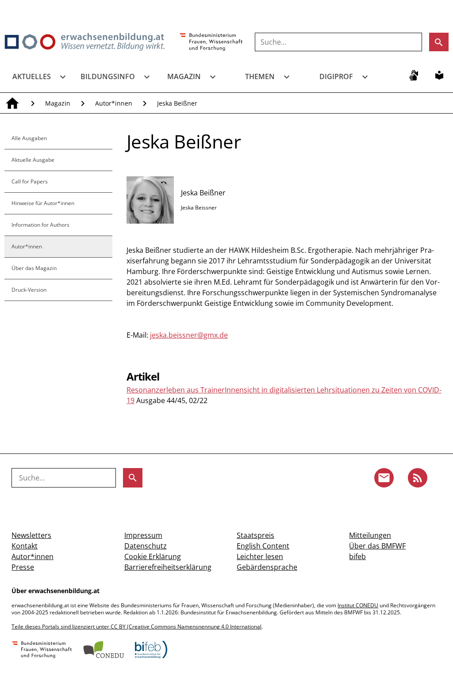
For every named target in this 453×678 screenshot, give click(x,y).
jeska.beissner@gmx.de (189, 335)
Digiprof (336, 76)
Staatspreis (255, 535)
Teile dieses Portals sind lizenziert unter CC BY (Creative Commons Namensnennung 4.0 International (136, 626)
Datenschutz (145, 546)
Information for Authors (40, 225)
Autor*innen (113, 103)
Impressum (143, 535)
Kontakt (25, 546)
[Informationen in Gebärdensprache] (413, 75)
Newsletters (31, 535)
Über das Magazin (34, 268)
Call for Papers (30, 181)
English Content (263, 546)
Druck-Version (29, 289)
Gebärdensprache (267, 567)
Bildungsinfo (108, 76)
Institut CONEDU (358, 605)
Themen (260, 76)
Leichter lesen (260, 556)
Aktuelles (31, 76)
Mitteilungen (370, 535)
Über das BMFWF (377, 546)
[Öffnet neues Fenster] (211, 42)
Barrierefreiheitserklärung (167, 567)
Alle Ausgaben (29, 138)
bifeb (357, 556)
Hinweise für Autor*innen (43, 203)
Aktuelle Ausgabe (33, 160)
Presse (23, 567)
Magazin (184, 76)
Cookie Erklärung (152, 556)
